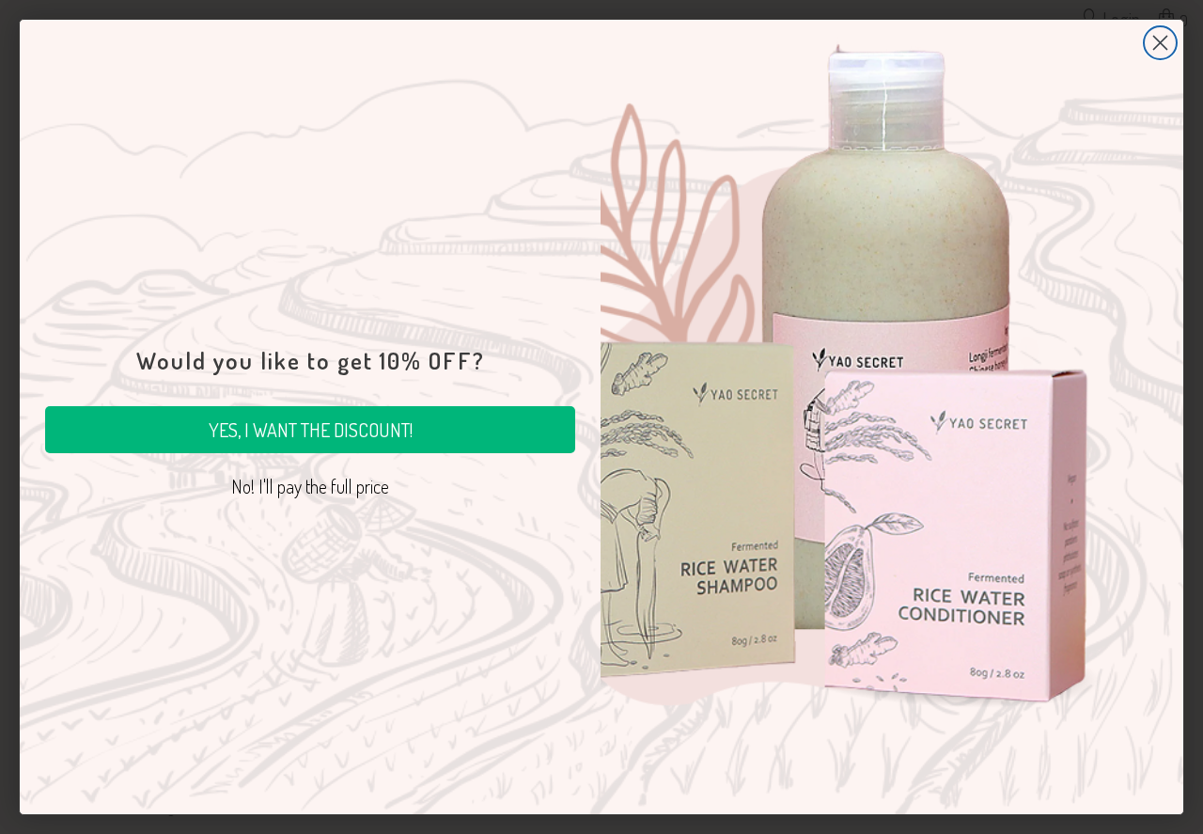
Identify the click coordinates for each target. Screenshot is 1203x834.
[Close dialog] (1160, 42)
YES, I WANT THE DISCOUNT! (311, 429)
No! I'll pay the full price (310, 486)
